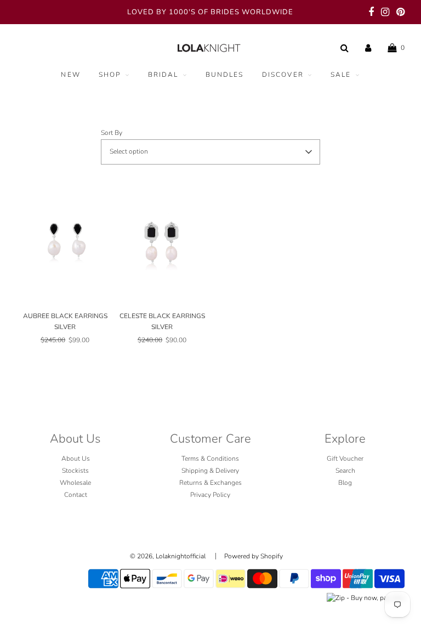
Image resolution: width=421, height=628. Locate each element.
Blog (345, 482)
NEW (70, 74)
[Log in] (368, 47)
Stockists (75, 470)
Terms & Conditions (210, 458)
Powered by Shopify (253, 556)
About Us (75, 458)
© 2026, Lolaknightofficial (168, 556)
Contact (75, 494)
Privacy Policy (210, 494)
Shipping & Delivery (210, 470)
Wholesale (75, 482)
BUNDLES (225, 74)
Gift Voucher (345, 458)
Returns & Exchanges (210, 482)
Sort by (111, 132)
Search (345, 470)
